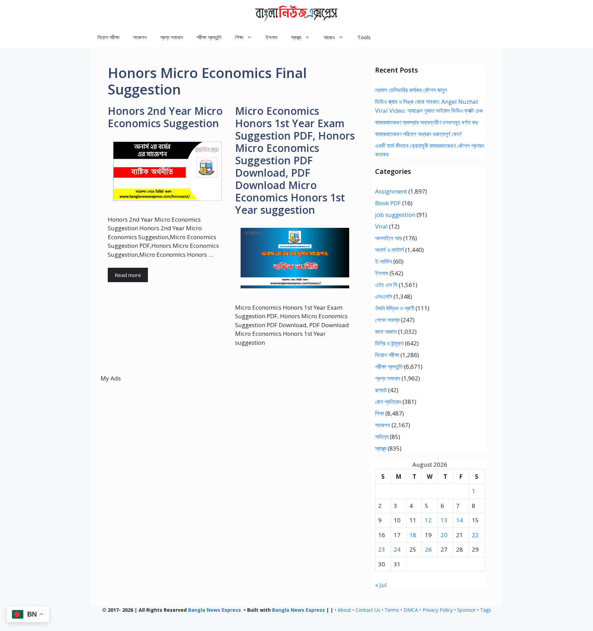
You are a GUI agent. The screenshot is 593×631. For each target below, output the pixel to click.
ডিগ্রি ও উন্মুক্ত (389, 343)
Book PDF (388, 203)
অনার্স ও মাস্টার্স (389, 250)
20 (444, 535)
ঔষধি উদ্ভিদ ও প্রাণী (394, 308)
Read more (128, 275)
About (344, 610)
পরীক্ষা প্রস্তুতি (209, 37)
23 (381, 549)
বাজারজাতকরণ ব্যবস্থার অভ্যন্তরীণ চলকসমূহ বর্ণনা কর (426, 122)
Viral (381, 226)
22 (475, 535)
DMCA (411, 610)
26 (428, 549)
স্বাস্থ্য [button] (296, 37)
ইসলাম (271, 37)
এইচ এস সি (386, 285)
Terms (392, 610)
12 (428, 520)
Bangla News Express (214, 610)
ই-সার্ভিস (383, 261)
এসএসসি (383, 296)
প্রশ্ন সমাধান (171, 37)
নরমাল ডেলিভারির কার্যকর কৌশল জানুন (411, 90)
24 (397, 549)
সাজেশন (140, 37)
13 (444, 520)
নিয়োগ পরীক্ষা (108, 37)
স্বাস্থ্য (380, 448)
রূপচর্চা (381, 390)
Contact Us (368, 610)
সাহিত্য (381, 437)
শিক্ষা (379, 413)
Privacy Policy (437, 610)
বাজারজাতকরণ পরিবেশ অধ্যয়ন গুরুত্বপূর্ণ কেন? (418, 134)
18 (412, 535)
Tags (485, 610)
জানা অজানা (386, 331)
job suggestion (395, 215)
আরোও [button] (329, 37)
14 (459, 520)
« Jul (381, 585)
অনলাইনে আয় (388, 238)
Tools (364, 37)
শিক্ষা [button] (239, 37)
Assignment (391, 191)
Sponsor (466, 610)
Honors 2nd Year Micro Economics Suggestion (165, 117)
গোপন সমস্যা (387, 320)
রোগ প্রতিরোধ (388, 402)
